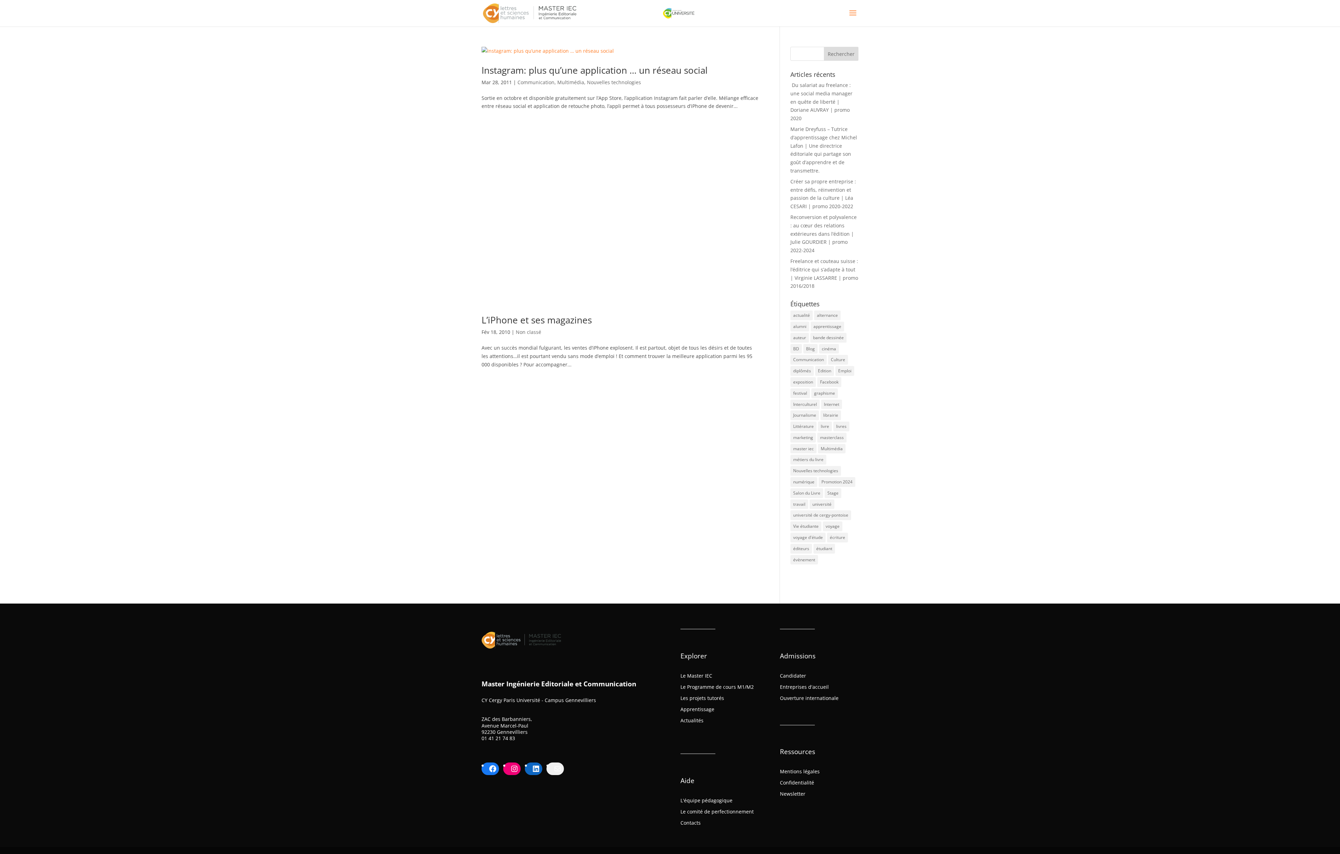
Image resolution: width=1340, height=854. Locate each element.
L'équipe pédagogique (706, 800)
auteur (799, 338)
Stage (833, 493)
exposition (803, 382)
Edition (824, 371)
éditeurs (801, 549)
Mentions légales (800, 771)
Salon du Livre (806, 493)
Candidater (793, 675)
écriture (837, 537)
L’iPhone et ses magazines (537, 320)
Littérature (803, 426)
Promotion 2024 (837, 482)
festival (800, 393)
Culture (838, 360)
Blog (810, 349)
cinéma (829, 349)
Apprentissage (697, 709)
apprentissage (827, 326)
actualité (801, 315)
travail (799, 504)
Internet (831, 404)
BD (796, 349)
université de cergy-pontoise (820, 515)
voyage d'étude (808, 537)
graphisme (824, 393)
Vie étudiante (806, 526)
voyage (833, 526)
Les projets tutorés (702, 698)
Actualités (692, 720)
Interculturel (805, 404)
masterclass (832, 437)
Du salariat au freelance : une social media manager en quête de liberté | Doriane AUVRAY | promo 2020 (821, 102)
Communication (536, 82)
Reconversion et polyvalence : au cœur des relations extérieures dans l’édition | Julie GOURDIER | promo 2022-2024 (823, 234)
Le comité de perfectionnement (717, 811)
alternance (827, 315)
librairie (830, 415)
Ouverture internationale (809, 698)
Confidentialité (797, 782)
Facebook (829, 382)
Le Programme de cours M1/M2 (717, 687)
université (822, 504)
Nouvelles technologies (614, 82)
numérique (803, 482)
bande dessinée (828, 338)
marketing (803, 437)
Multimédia (570, 82)
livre (825, 426)
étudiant (824, 549)
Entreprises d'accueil (804, 687)
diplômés (802, 371)
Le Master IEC (696, 675)
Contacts (690, 822)
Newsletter (792, 793)
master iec (803, 449)
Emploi (844, 371)
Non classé (528, 332)
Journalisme (804, 415)
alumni (799, 326)
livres (841, 426)
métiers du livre (808, 459)
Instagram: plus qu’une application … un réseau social (595, 70)
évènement (804, 560)
